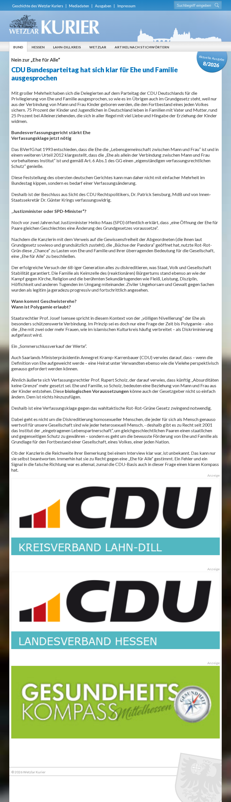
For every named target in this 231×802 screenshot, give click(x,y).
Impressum (126, 6)
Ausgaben (103, 6)
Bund (18, 47)
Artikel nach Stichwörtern (142, 47)
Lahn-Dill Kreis (67, 47)
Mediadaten (79, 6)
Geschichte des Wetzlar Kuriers (37, 6)
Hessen (38, 47)
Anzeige (213, 475)
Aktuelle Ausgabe (212, 61)
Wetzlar (97, 47)
